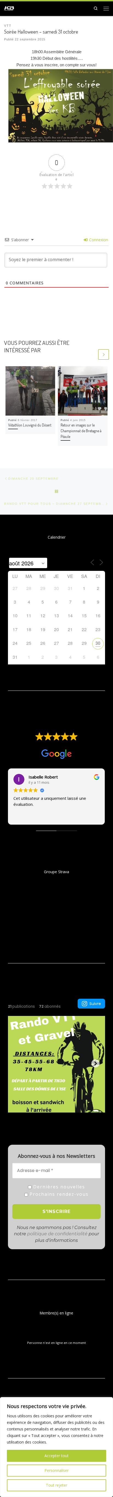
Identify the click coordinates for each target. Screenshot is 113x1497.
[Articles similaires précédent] (92, 354)
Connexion (98, 239)
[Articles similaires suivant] (103, 354)
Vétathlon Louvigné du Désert (29, 424)
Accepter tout (56, 1455)
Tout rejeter (56, 1485)
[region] (56, 1447)
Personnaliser (56, 1470)
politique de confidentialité (57, 1233)
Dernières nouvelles (58, 1187)
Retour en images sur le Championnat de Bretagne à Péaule (81, 430)
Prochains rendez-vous (58, 1194)
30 (97, 643)
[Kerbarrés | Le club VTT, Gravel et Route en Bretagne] (9, 7)
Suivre (95, 1003)
